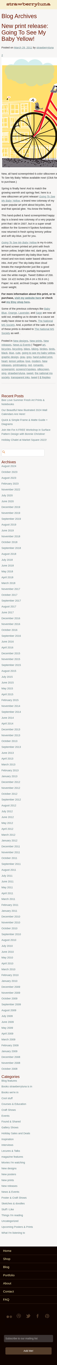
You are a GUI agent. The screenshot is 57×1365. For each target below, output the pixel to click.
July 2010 (7, 945)
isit (18, 297)
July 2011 (7, 875)
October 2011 (9, 858)
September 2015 (11, 665)
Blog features (9, 1080)
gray (22, 357)
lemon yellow (16, 361)
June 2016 (7, 641)
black (4, 352)
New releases (9, 1185)
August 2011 (8, 869)
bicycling (17, 348)
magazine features (12, 1156)
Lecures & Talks (10, 1150)
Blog (6, 1267)
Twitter (28, 1318)
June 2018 (7, 565)
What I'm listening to (13, 1232)
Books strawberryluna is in (16, 1086)
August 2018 (8, 553)
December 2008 (10, 1057)
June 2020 (7, 501)
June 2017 (7, 612)
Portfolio (9, 1275)
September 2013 (11, 746)
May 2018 (7, 571)
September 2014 (11, 711)
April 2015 (7, 694)
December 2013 (10, 729)
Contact (8, 1291)
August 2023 (8, 477)
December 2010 (10, 916)
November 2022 (10, 489)
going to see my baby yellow (38, 352)
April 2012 (7, 828)
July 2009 (7, 1016)
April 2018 (7, 577)
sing (3, 373)
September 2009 (11, 1004)
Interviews (7, 1145)
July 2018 (7, 559)
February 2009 (10, 1045)
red (30, 365)
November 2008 (10, 1062)
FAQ (6, 1299)
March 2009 (8, 1039)
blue (11, 352)
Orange (12, 312)
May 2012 (7, 823)
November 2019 (10, 512)
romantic (38, 365)
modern (36, 361)
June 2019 (7, 530)
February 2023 (10, 483)
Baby (47, 308)
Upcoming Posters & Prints (17, 1226)
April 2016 (7, 647)
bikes (27, 348)
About (7, 1283)
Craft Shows (8, 1109)
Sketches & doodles (13, 1203)
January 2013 (9, 776)
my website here (30, 297)
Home (7, 1250)
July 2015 (7, 676)
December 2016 (10, 618)
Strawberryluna (28, 6)
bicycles (6, 348)
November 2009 (10, 992)
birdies (44, 348)
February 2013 (10, 770)
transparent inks (20, 377)
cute (17, 352)
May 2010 (7, 957)
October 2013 (9, 741)
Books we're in (9, 1092)
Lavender (23, 312)
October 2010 (9, 928)
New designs (20, 340)
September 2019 (11, 518)
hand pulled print (42, 357)
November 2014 (10, 706)
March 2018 (8, 583)
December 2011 (10, 846)
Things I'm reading (12, 1215)
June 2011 (7, 881)
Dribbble (19, 1318)
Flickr (9, 1318)
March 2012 (8, 834)
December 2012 (10, 782)
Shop (6, 1259)
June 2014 (7, 717)
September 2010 (11, 934)
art (43, 344)
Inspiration (7, 1139)
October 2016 (9, 629)
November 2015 (10, 659)
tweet (34, 377)
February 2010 (10, 975)
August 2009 (8, 1010)
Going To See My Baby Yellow (19, 242)
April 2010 (7, 963)
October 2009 (9, 998)
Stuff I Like (7, 1209)
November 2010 (10, 922)
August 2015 (8, 670)
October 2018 (9, 542)
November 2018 (10, 536)
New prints (36, 340)
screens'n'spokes (26, 369)
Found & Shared (11, 1121)
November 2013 (10, 735)
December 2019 (10, 507)
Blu (3, 312)
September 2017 (11, 600)
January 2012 (9, 840)
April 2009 (7, 1033)
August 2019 (8, 524)
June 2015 (7, 682)
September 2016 (11, 635)
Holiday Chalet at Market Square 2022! (24, 439)
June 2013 (7, 752)
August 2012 (8, 805)
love (27, 361)
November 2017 (10, 589)
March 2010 (8, 969)
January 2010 (9, 981)
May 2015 (7, 688)
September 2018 (11, 548)
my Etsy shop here (18, 302)
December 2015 (10, 653)
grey (28, 357)
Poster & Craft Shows (14, 1197)
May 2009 (7, 1027)
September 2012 (11, 799)
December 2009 (10, 986)
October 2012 (9, 793)
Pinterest (47, 1318)
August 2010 (8, 940)
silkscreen (43, 369)
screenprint (7, 369)
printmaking (19, 365)
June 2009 (7, 1021)
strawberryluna (45, 47)
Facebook (38, 1318)
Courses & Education (13, 1104)
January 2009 (9, 1051)
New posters (8, 1174)
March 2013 (8, 764)
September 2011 (11, 864)
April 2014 (7, 723)
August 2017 (8, 606)
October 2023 (9, 472)
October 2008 (9, 1068)
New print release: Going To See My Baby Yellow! (24, 32)
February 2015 (10, 700)
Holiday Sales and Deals (15, 1133)
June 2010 (7, 951)
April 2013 (7, 758)
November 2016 (10, 624)
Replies (45, 377)
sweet (29, 373)
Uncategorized (9, 1221)
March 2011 (8, 899)
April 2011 (7, 893)
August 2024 (8, 466)
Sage (39, 312)
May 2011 (7, 887)
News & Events (22, 344)
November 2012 (10, 787)
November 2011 (10, 852)
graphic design (10, 357)
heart (4, 361)
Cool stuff (7, 1098)
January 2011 (9, 910)
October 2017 (9, 594)
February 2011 (9, 904)
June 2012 (7, 817)
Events (5, 1115)
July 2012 (7, 811)
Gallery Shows (9, 1127)
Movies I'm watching (13, 1162)
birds (52, 348)
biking (34, 348)
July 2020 (7, 495)
